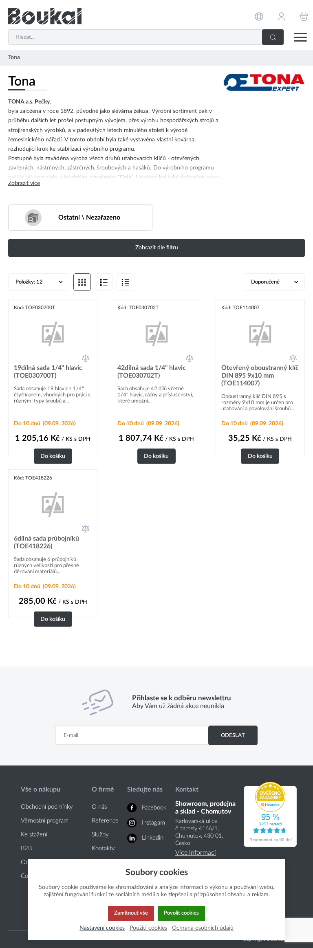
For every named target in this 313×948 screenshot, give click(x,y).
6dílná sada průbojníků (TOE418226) (46, 542)
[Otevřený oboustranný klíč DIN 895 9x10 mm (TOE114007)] (260, 333)
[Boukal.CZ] (45, 16)
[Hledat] (273, 37)
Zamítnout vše (131, 913)
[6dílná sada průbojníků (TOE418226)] (53, 504)
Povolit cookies (181, 913)
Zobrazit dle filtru (156, 248)
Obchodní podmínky (47, 807)
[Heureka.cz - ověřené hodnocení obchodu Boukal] (270, 845)
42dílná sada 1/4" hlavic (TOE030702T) (151, 372)
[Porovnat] (85, 358)
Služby (100, 834)
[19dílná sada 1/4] (53, 333)
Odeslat (233, 735)
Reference (105, 821)
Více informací (195, 852)
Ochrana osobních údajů (203, 928)
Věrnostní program (44, 821)
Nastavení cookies (102, 928)
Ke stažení (34, 834)
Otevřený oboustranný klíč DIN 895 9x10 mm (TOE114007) (260, 376)
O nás (99, 807)
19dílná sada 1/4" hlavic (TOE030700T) (48, 372)
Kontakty (103, 848)
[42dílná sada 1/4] (156, 333)
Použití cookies (148, 928)
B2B (26, 848)
